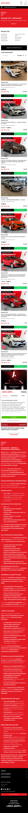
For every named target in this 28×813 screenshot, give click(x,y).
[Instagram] (3, 789)
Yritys (3, 771)
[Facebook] (1, 789)
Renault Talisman (18, 37)
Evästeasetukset (14, 802)
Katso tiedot (7, 95)
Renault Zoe (17, 40)
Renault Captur (4, 34)
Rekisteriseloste (14, 800)
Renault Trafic (18, 38)
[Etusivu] (5, 3)
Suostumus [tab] (5, 395)
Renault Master (4, 39)
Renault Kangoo (4, 37)
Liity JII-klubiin (13, 794)
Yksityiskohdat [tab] (14, 395)
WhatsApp (21, 95)
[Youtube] (7, 789)
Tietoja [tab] (23, 395)
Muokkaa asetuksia (13, 420)
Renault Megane (4, 40)
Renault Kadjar (4, 35)
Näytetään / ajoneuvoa (14, 433)
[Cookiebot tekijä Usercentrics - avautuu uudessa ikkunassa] (21, 392)
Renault (3, 13)
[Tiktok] (9, 789)
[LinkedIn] (5, 789)
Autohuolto (5, 777)
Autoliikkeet (6, 774)
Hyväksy (14, 417)
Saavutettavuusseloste (14, 803)
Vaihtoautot (3, 12)
